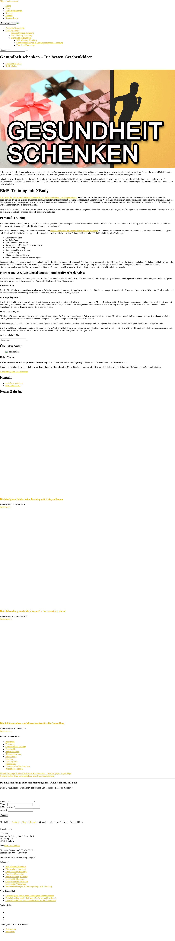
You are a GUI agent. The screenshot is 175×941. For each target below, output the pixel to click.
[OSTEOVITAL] (18, 23)
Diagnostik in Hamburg (21, 38)
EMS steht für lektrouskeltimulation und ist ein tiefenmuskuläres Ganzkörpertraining (38, 197)
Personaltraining (12, 751)
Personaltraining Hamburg (22, 33)
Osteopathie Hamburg (14, 879)
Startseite (16, 822)
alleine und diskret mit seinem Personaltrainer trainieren (74, 230)
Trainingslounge (12, 30)
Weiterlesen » (6, 507)
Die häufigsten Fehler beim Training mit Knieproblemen (31, 499)
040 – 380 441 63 (12, 845)
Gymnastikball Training (15, 746)
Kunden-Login (11, 18)
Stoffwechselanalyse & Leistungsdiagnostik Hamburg (39, 43)
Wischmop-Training (14, 769)
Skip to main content (9, 1)
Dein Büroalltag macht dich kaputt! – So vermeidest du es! (32, 611)
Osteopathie (10, 749)
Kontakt (8, 15)
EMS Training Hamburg (21, 35)
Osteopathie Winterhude (15, 884)
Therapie (9, 759)
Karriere (9, 13)
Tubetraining (10, 764)
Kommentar (5, 801)
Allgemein (9, 742)
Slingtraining (11, 756)
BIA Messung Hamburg (26, 40)
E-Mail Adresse (6, 807)
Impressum (10, 931)
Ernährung (10, 744)
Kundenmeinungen (13, 11)
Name (2, 804)
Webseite (4, 810)
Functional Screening (25, 45)
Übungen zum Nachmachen (17, 766)
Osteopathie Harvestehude (16, 881)
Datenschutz (10, 929)
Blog (7, 8)
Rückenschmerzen (13, 754)
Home (8, 6)
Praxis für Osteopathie (15, 28)
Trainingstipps (11, 761)
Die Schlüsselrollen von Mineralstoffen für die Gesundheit (32, 723)
